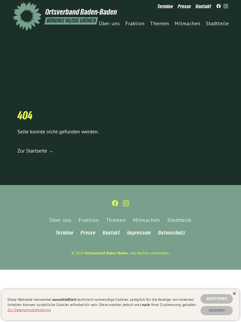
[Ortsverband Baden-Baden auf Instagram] (225, 6)
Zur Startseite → (35, 150)
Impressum (139, 233)
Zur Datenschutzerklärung (29, 309)
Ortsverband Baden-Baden (106, 253)
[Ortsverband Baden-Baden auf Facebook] (218, 6)
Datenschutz (171, 233)
